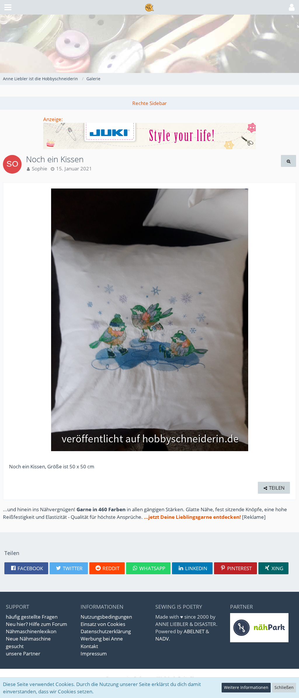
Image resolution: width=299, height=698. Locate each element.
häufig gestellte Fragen (32, 616)
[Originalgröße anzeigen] (288, 161)
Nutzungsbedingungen (106, 616)
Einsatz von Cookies (103, 624)
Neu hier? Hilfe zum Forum (36, 624)
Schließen (284, 687)
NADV (162, 638)
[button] (8, 7)
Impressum (94, 653)
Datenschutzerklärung (106, 631)
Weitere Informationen (246, 687)
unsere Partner (23, 653)
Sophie (39, 168)
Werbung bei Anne (102, 638)
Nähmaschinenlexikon (31, 631)
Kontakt (89, 646)
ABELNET (194, 631)
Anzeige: (53, 119)
